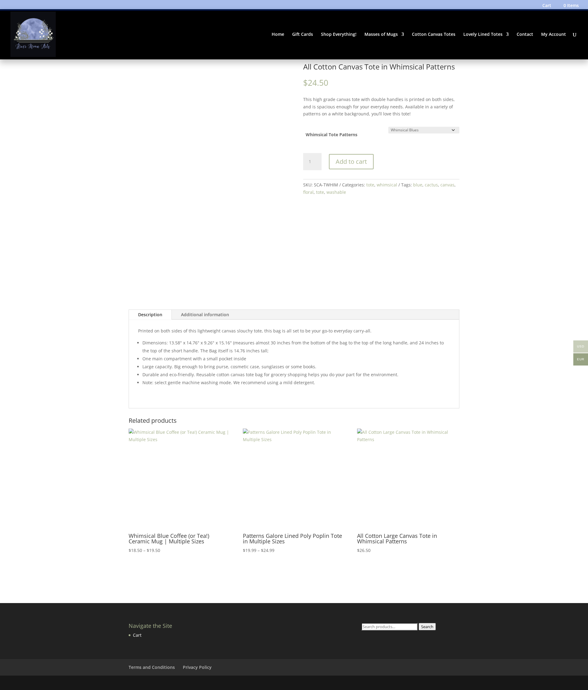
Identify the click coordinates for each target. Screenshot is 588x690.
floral (308, 192)
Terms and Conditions (152, 667)
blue (417, 185)
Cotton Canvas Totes (433, 34)
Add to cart (351, 161)
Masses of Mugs (381, 34)
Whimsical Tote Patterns (331, 134)
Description (150, 314)
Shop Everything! (338, 34)
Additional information (205, 314)
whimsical (387, 185)
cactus (431, 185)
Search (427, 626)
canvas (447, 185)
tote (370, 185)
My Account (553, 34)
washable (336, 192)
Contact (525, 34)
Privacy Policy (197, 667)
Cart (546, 5)
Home (278, 34)
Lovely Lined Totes (483, 34)
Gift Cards (302, 34)
